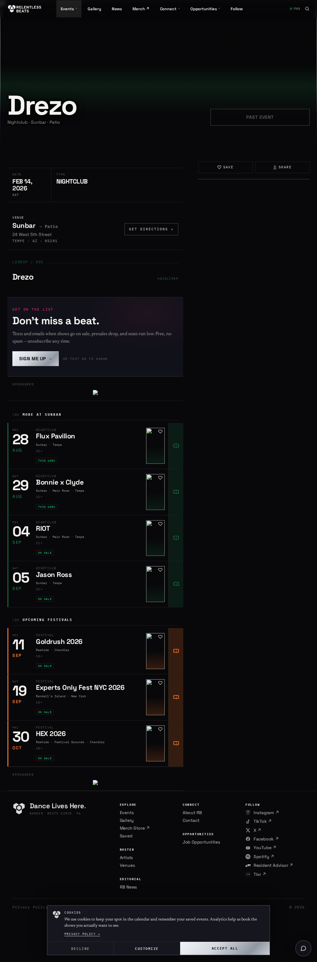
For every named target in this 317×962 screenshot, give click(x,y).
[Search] (307, 9)
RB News (128, 887)
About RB (192, 812)
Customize (147, 948)
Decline (80, 948)
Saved (126, 836)
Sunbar (23, 225)
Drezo (22, 277)
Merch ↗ (140, 8)
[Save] (160, 431)
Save (228, 167)
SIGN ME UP (35, 358)
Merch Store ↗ (135, 828)
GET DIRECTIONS (151, 229)
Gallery (94, 8)
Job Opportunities (201, 842)
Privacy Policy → (82, 934)
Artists (126, 857)
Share (285, 167)
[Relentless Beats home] (24, 8)
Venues (127, 865)
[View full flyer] (254, 179)
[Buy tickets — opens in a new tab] (175, 446)
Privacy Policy (30, 907)
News (117, 8)
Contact (191, 820)
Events (127, 812)
